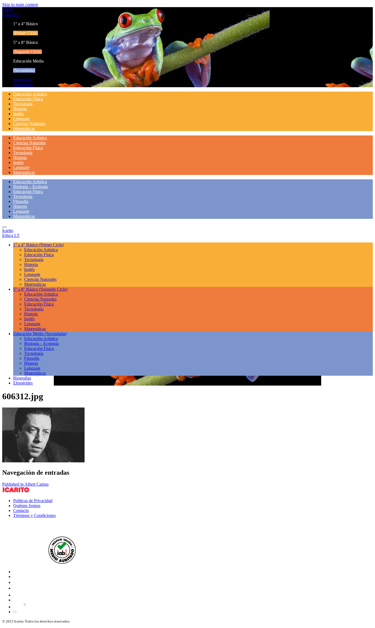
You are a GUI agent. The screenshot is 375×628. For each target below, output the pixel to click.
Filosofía (20, 201)
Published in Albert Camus (25, 484)
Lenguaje (21, 118)
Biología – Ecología (30, 186)
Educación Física (28, 99)
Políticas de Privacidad (32, 500)
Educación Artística (30, 94)
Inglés (18, 113)
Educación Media (40, 333)
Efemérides (23, 84)
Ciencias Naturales (29, 123)
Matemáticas (24, 128)
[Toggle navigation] (4, 227)
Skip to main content (20, 4)
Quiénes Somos (26, 505)
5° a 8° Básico (40, 289)
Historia (20, 108)
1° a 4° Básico (38, 244)
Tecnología (22, 103)
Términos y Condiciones (34, 515)
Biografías (22, 79)
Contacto (21, 510)
